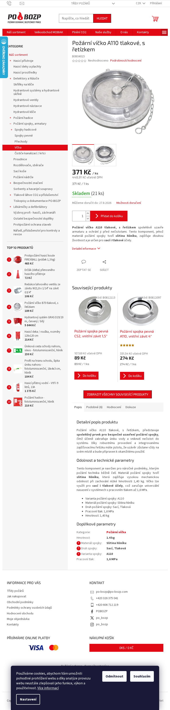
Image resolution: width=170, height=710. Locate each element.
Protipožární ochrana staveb (32, 224)
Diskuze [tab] (131, 407)
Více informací (48, 688)
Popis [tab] (78, 407)
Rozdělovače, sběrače (29, 165)
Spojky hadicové (26, 129)
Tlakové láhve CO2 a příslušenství (36, 195)
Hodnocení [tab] (114, 407)
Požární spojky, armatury (30, 124)
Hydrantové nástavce (28, 106)
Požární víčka (116, 532)
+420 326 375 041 (107, 598)
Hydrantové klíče (25, 112)
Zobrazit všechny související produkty (117, 394)
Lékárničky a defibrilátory (30, 207)
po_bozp (102, 618)
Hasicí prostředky (25, 72)
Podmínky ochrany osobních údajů (29, 608)
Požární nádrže (23, 177)
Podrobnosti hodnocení (125, 61)
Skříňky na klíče (24, 84)
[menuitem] (16, 32)
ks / (126, 648)
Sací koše (20, 171)
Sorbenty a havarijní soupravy (33, 189)
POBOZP (102, 611)
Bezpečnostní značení (28, 183)
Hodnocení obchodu (20, 613)
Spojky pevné (24, 135)
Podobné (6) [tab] (94, 407)
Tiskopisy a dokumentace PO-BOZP (37, 201)
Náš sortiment (18, 55)
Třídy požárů (80, 4)
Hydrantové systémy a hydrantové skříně (36, 92)
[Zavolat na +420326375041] (13, 3)
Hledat (102, 18)
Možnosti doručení (128, 203)
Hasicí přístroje (23, 61)
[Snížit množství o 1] (88, 218)
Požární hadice (23, 118)
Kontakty (13, 624)
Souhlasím (142, 676)
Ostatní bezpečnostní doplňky (34, 218)
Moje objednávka (18, 619)
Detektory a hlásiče (26, 78)
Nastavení (28, 699)
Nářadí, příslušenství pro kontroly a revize (37, 232)
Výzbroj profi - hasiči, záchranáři (35, 212)
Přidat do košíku (112, 216)
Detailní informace (84, 249)
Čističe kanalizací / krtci (30, 153)
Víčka (18, 147)
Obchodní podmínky (20, 602)
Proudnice (20, 159)
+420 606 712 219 (107, 605)
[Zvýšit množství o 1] (88, 213)
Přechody (21, 141)
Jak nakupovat (16, 596)
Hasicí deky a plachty (27, 66)
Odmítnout (114, 676)
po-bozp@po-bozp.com (112, 592)
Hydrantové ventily (26, 100)
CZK (139, 3)
